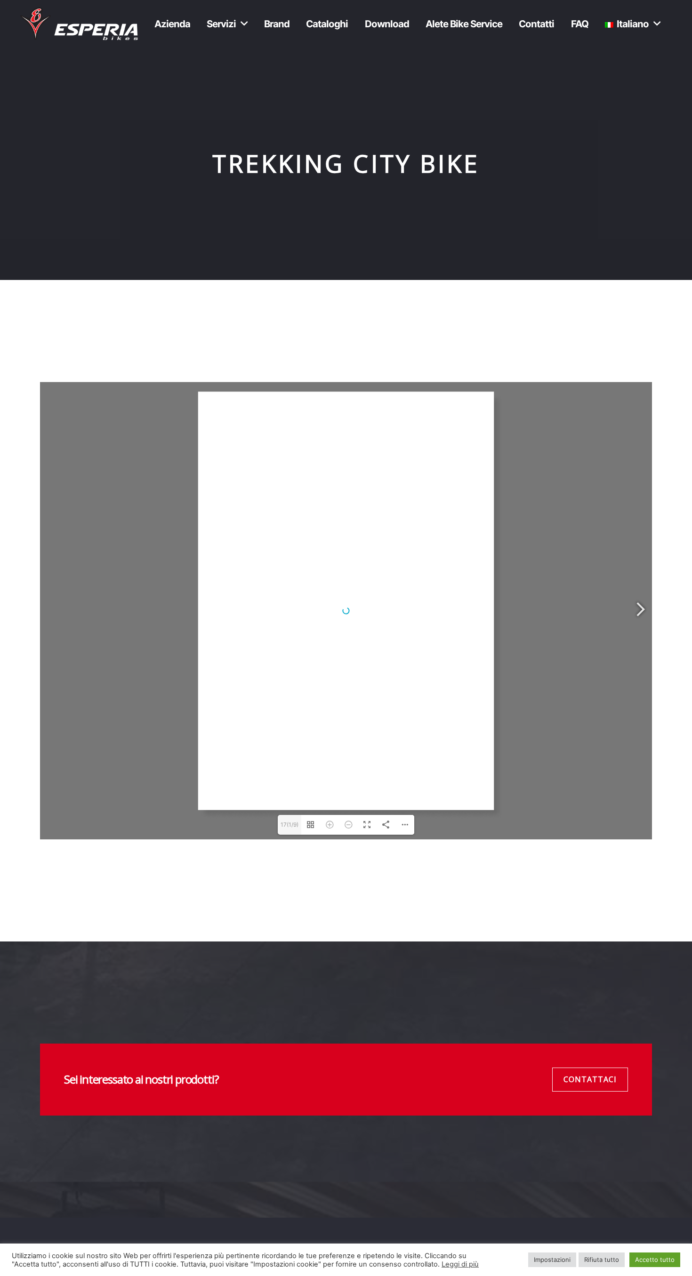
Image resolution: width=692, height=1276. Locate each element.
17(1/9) (289, 824)
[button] (244, 23)
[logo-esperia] (79, 23)
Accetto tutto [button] (655, 1259)
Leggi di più (460, 1264)
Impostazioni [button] (552, 1259)
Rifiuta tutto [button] (601, 1259)
